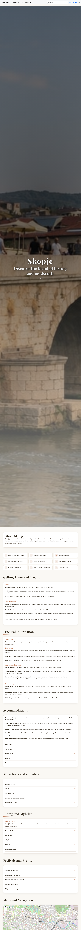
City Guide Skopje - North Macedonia (16, 2)
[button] (5, 907)
